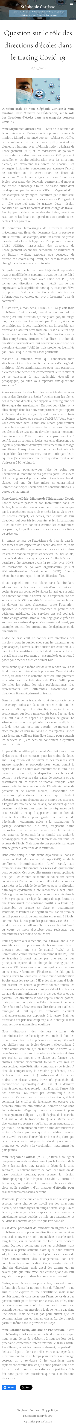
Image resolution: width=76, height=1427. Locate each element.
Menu (71, 4)
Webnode (46, 1421)
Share (10, 1387)
